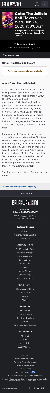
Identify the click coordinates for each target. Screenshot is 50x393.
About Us (25, 336)
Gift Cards (25, 321)
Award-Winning (25, 271)
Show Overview (12, 55)
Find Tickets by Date (25, 249)
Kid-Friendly (25, 264)
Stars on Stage (25, 260)
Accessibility (25, 343)
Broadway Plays (25, 256)
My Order (25, 231)
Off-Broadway (25, 275)
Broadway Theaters (25, 318)
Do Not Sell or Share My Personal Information (25, 376)
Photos (25, 300)
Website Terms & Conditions (25, 359)
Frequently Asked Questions (25, 235)
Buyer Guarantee (25, 347)
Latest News (25, 292)
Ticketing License (25, 369)
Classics (25, 267)
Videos (25, 296)
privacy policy (42, 379)
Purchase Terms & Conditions (25, 362)
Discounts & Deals (25, 278)
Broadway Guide (25, 314)
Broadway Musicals (25, 253)
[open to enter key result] (44, 4)
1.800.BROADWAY (29, 212)
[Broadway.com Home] (11, 4)
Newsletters (25, 310)
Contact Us (24, 209)
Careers (25, 339)
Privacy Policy (25, 355)
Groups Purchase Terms (25, 365)
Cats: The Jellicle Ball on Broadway (20, 187)
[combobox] (43, 4)
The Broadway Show (25, 289)
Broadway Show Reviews (25, 325)
